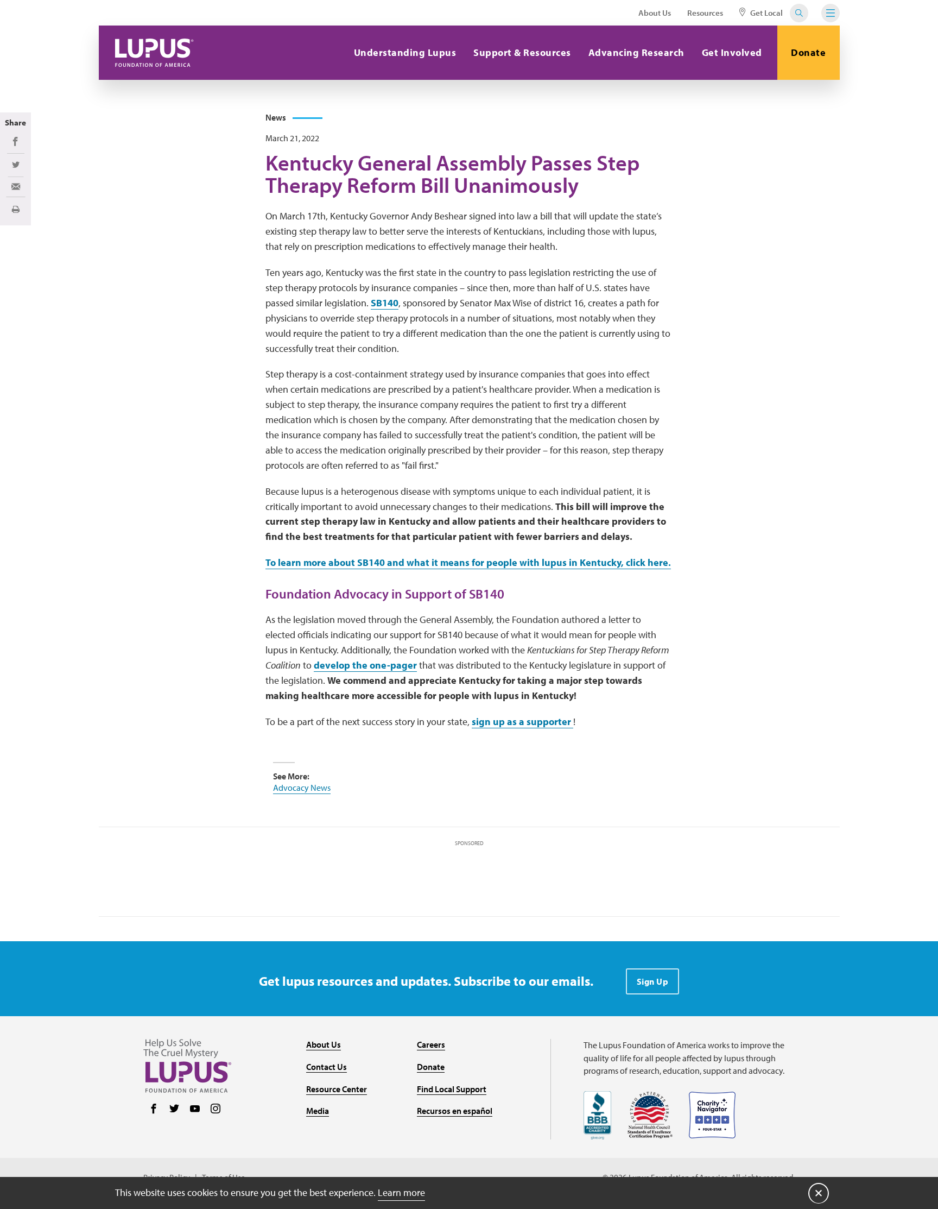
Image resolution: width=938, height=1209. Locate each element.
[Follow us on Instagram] (215, 1110)
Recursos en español (454, 1110)
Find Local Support (451, 1089)
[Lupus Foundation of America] (154, 53)
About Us (654, 13)
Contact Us (326, 1066)
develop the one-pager (365, 665)
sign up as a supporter (522, 721)
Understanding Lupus (405, 52)
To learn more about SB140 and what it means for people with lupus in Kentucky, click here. (468, 562)
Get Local (766, 13)
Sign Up (653, 981)
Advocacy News (302, 787)
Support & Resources (522, 52)
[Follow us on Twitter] (174, 1110)
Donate (808, 52)
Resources (705, 13)
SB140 (384, 303)
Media (317, 1110)
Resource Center (336, 1089)
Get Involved (732, 52)
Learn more (401, 1192)
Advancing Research (636, 52)
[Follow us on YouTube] (195, 1110)
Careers (431, 1044)
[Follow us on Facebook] (154, 1110)
